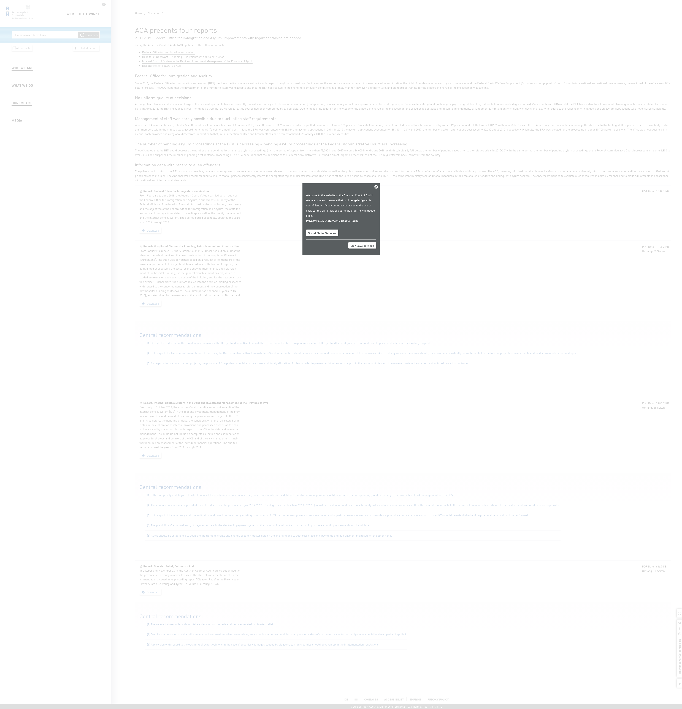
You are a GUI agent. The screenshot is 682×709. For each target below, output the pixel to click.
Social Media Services (322, 233)
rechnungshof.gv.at (356, 200)
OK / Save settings (362, 245)
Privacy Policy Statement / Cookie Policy (332, 220)
